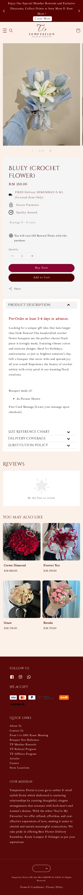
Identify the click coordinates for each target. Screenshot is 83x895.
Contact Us (17, 730)
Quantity (13, 249)
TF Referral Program (23, 749)
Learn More (42, 18)
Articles (14, 758)
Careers (14, 763)
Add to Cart (41, 277)
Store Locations (19, 767)
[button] (5, 30)
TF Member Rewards (23, 744)
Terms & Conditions (32, 887)
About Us (16, 725)
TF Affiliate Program (23, 754)
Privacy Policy (54, 887)
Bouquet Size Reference (24, 739)
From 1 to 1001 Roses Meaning (29, 735)
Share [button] (17, 288)
